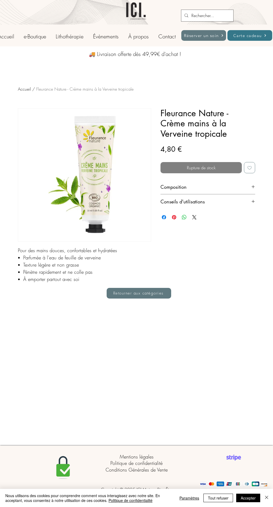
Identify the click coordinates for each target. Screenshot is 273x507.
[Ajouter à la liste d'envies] (249, 167)
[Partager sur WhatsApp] (184, 217)
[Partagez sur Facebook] (164, 217)
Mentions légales (137, 456)
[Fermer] (266, 498)
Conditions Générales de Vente (137, 469)
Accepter (248, 498)
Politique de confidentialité (136, 463)
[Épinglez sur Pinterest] (174, 217)
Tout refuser (218, 498)
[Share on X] (194, 217)
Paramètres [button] (189, 498)
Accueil (24, 89)
